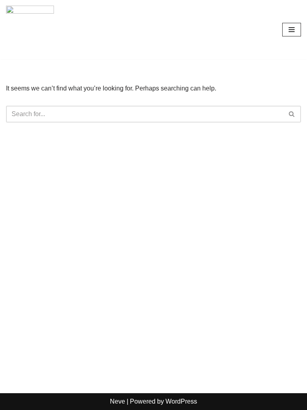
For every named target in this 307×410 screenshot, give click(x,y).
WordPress (181, 401)
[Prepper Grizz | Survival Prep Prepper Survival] (30, 30)
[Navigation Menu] (291, 29)
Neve (117, 401)
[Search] (292, 114)
